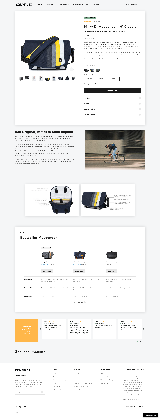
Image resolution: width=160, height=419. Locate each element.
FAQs (54, 373)
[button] (112, 22)
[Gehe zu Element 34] (67, 78)
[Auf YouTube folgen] (25, 407)
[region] (92, 329)
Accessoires (63, 4)
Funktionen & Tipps (80, 380)
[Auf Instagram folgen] (20, 407)
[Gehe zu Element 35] (74, 78)
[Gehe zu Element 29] (34, 78)
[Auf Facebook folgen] (16, 407)
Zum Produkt (47, 271)
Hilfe (54, 377)
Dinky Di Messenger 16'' (81, 262)
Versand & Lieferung (59, 380)
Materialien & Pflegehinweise (83, 383)
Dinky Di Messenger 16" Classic (51, 262)
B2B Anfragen (78, 389)
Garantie (55, 383)
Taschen (39, 4)
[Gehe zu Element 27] (21, 78)
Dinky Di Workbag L (112, 262)
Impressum (104, 383)
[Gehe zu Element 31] (47, 78)
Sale (87, 4)
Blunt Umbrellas (77, 4)
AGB (101, 373)
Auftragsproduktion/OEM (82, 386)
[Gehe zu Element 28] (27, 78)
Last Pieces (96, 4)
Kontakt (76, 373)
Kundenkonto (57, 389)
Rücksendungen (58, 386)
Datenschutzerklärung (107, 377)
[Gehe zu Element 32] (54, 78)
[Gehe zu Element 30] (41, 78)
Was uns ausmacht (80, 377)
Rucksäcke (50, 4)
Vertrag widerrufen (150, 415)
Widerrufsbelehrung (106, 380)
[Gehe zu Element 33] (61, 78)
